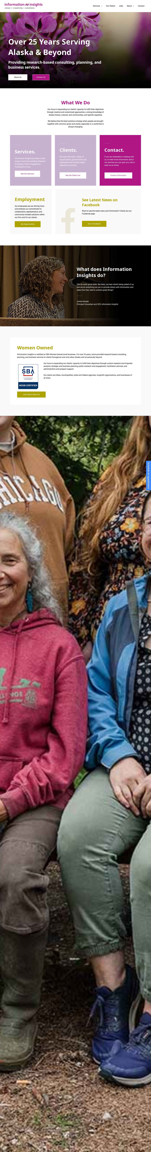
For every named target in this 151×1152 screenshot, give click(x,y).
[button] (101, 6)
